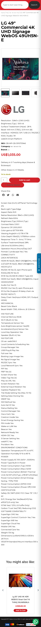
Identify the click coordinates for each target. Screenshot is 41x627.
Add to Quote (12, 185)
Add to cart (24, 180)
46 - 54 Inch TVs (14, 12)
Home (3, 12)
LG (8, 150)
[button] (36, 52)
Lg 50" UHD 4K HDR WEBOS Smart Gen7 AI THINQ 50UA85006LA (20, 599)
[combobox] (15, 5)
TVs (7, 12)
